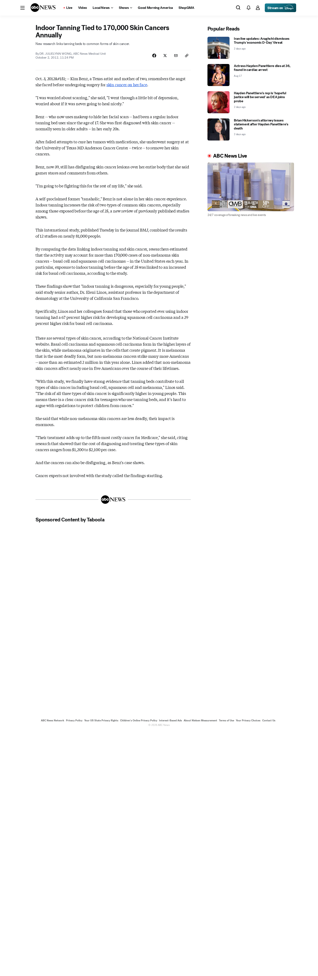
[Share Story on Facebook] (154, 55)
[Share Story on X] (165, 55)
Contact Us (268, 720)
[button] (22, 7)
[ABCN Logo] (43, 8)
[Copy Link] (187, 55)
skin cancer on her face (126, 84)
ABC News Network (52, 720)
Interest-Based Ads (170, 720)
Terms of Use (226, 720)
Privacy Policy (74, 720)
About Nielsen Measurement (200, 720)
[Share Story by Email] (176, 55)
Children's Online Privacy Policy (138, 720)
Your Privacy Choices (248, 720)
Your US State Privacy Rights (101, 720)
